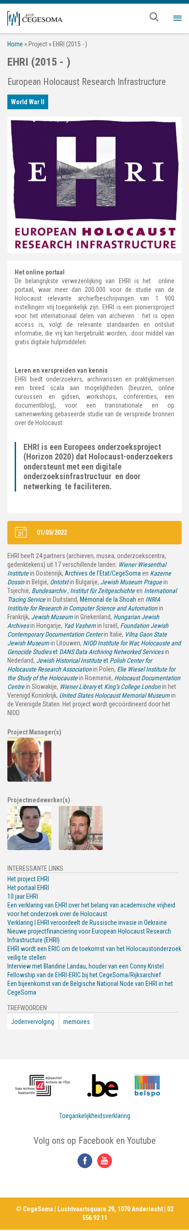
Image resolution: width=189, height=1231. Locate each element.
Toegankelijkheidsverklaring (94, 1115)
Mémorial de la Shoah (108, 599)
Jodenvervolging (32, 1021)
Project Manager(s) (34, 732)
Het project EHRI (28, 879)
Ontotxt (59, 582)
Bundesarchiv (49, 590)
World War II (27, 102)
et (110, 686)
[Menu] (177, 18)
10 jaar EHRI (22, 896)
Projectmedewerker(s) (38, 800)
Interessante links (35, 868)
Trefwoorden (27, 1008)
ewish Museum (53, 617)
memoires (76, 1021)
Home (15, 44)
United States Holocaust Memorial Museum (114, 695)
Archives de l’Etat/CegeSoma (103, 573)
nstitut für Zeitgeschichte (103, 590)
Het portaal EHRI (28, 887)
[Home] (34, 18)
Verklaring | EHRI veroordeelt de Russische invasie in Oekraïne (87, 922)
